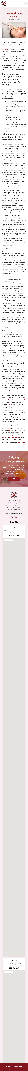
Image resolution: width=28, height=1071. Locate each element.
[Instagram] (16, 517)
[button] (26, 3)
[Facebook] (12, 517)
